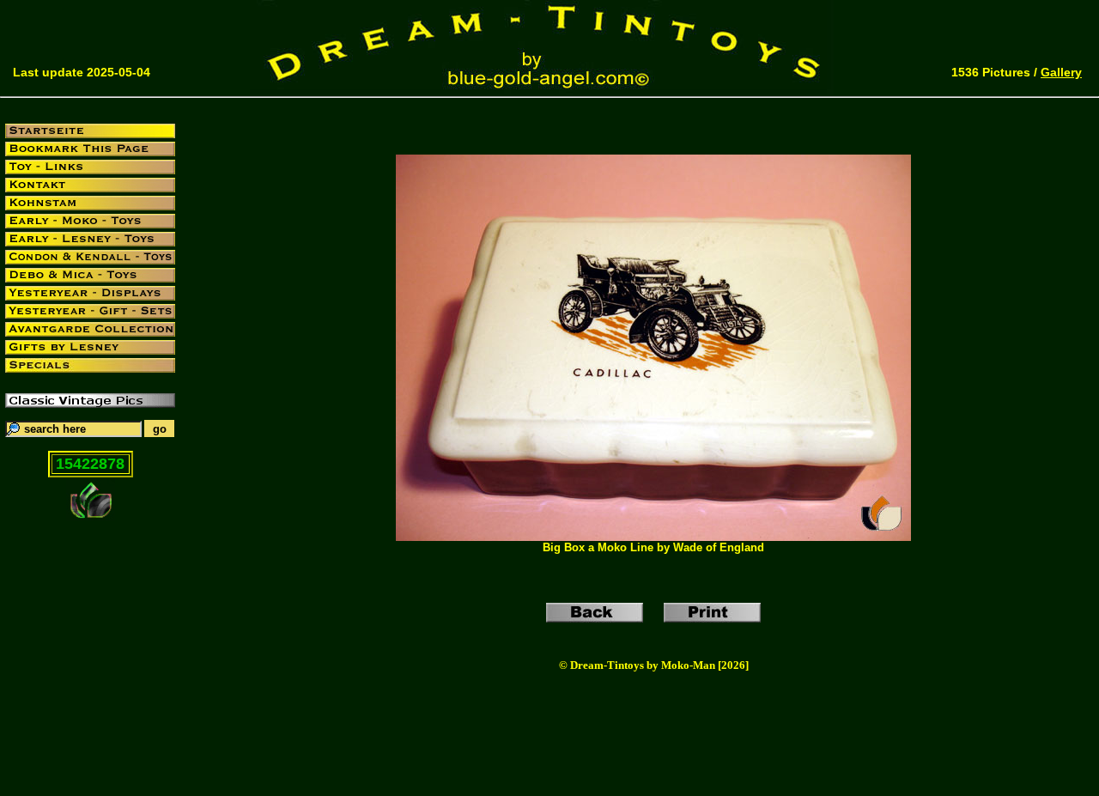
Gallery (1061, 72)
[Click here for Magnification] (653, 536)
